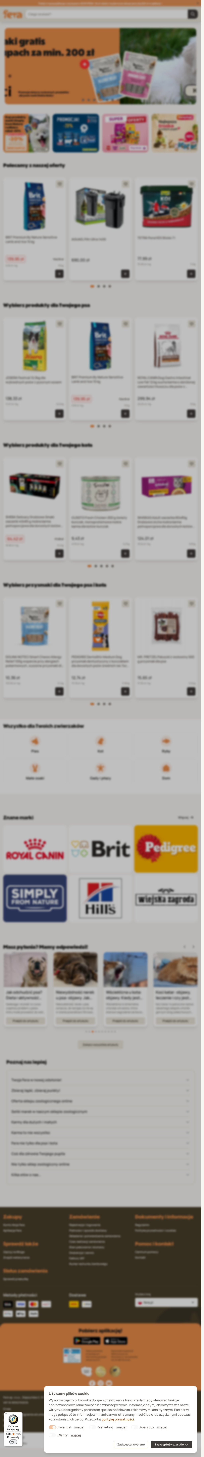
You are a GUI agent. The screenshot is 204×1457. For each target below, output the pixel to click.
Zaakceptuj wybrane (131, 1444)
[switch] (13, 1442)
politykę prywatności (118, 1419)
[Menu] (6, 1414)
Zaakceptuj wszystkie (169, 1444)
